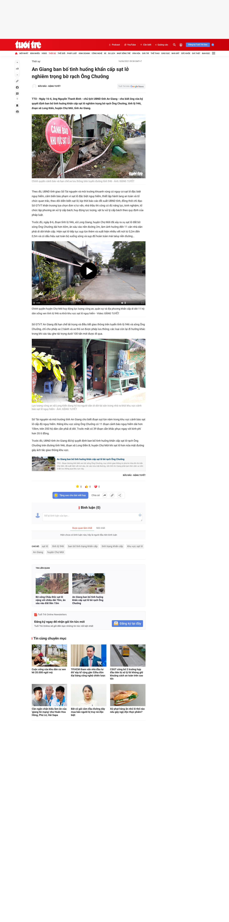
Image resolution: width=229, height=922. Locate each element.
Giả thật (196, 53)
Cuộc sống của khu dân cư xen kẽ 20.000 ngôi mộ (49, 671)
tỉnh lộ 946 (58, 546)
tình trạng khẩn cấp (112, 546)
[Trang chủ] (16, 53)
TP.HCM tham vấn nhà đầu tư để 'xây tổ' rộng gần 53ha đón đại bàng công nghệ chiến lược (88, 672)
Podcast (116, 45)
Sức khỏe (185, 53)
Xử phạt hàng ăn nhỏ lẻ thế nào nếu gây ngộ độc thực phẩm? (127, 710)
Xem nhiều (35, 53)
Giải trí (145, 53)
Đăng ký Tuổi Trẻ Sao (197, 45)
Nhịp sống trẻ (124, 53)
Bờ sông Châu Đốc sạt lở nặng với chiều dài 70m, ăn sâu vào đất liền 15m (51, 600)
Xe (105, 53)
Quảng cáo (163, 45)
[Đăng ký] (127, 623)
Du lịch (111, 53)
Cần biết (147, 45)
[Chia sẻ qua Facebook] (104, 495)
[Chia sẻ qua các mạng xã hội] (119, 495)
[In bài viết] (17, 111)
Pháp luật (72, 53)
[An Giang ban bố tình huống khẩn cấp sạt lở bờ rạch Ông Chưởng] (88, 583)
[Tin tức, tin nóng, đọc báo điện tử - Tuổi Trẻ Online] (28, 44)
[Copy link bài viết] (112, 495)
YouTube (131, 45)
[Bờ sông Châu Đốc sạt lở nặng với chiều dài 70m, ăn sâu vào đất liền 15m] (52, 583)
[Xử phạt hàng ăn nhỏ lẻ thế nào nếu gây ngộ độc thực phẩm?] (128, 695)
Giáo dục (165, 53)
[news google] (131, 86)
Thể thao (155, 53)
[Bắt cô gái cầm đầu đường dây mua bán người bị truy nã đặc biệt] (88, 695)
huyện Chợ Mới (55, 552)
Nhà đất (175, 53)
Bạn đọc (206, 53)
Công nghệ (97, 53)
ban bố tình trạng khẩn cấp (83, 546)
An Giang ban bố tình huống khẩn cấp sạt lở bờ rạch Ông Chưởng (90, 459)
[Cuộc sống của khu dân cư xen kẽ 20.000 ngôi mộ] (49, 655)
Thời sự (52, 53)
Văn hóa (136, 53)
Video (44, 53)
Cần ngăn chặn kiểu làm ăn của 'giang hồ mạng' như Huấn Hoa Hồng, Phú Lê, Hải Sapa (49, 712)
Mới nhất (23, 53)
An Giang (38, 552)
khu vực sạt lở (135, 546)
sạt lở (45, 546)
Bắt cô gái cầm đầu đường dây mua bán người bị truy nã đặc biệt (88, 712)
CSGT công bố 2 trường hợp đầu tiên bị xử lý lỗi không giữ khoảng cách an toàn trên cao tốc (126, 674)
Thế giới (61, 53)
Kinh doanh (84, 53)
